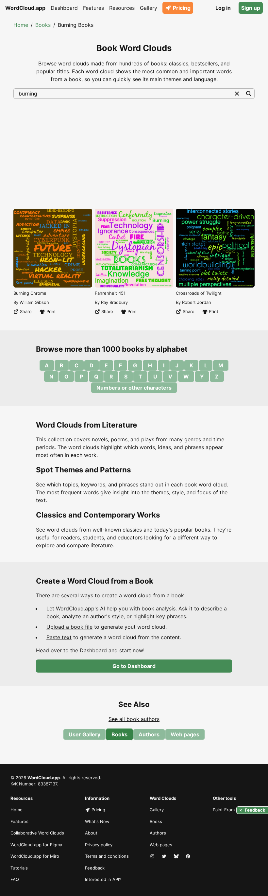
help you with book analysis (141, 608)
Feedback (95, 867)
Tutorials (19, 867)
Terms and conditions (107, 856)
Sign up (250, 8)
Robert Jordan (196, 302)
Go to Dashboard (134, 666)
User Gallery (84, 734)
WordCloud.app (25, 8)
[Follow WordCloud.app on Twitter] (164, 856)
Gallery (148, 8)
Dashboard (64, 8)
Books (43, 25)
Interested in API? (103, 879)
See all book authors (134, 719)
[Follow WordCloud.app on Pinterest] (188, 856)
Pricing (182, 8)
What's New (97, 821)
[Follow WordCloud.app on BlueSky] (177, 856)
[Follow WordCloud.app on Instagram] (153, 856)
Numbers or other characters (134, 387)
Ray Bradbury (114, 302)
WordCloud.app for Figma (36, 844)
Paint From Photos (231, 809)
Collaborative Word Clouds (37, 832)
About (91, 832)
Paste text (59, 637)
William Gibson (34, 302)
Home (20, 25)
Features (93, 8)
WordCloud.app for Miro (34, 856)
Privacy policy (98, 844)
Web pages (185, 734)
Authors (149, 734)
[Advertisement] (134, 153)
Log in (223, 8)
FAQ (14, 879)
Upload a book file (69, 627)
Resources (122, 8)
